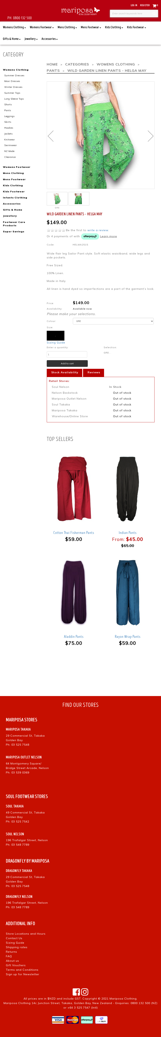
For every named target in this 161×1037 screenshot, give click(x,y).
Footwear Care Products (14, 224)
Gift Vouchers (16, 965)
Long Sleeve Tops (14, 98)
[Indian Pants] (128, 489)
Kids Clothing (113, 27)
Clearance (10, 157)
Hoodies (8, 127)
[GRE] (57, 198)
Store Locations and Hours (26, 933)
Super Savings (13, 231)
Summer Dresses (14, 75)
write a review (97, 230)
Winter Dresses (13, 87)
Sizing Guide (56, 342)
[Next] (151, 136)
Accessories (49, 39)
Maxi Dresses (12, 81)
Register (145, 5)
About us (12, 960)
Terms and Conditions (22, 970)
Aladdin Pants (73, 636)
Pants (7, 110)
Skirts (7, 122)
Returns (11, 951)
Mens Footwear (90, 27)
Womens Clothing (13, 27)
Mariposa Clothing (123, 998)
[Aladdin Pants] (74, 593)
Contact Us (14, 938)
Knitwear (9, 139)
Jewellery (30, 39)
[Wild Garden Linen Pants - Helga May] (79, 198)
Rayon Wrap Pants (127, 636)
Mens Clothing (66, 27)
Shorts (8, 104)
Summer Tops (12, 93)
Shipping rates (16, 947)
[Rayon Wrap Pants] (128, 593)
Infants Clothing (15, 197)
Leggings (9, 116)
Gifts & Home (11, 39)
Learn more (108, 236)
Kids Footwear (135, 27)
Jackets (8, 133)
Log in (134, 5)
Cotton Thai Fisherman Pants (73, 533)
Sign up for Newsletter (22, 974)
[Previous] (50, 136)
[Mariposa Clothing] (80, 11)
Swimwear (10, 145)
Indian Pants (127, 533)
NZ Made (9, 151)
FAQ (9, 956)
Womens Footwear (41, 27)
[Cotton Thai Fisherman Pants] (74, 489)
